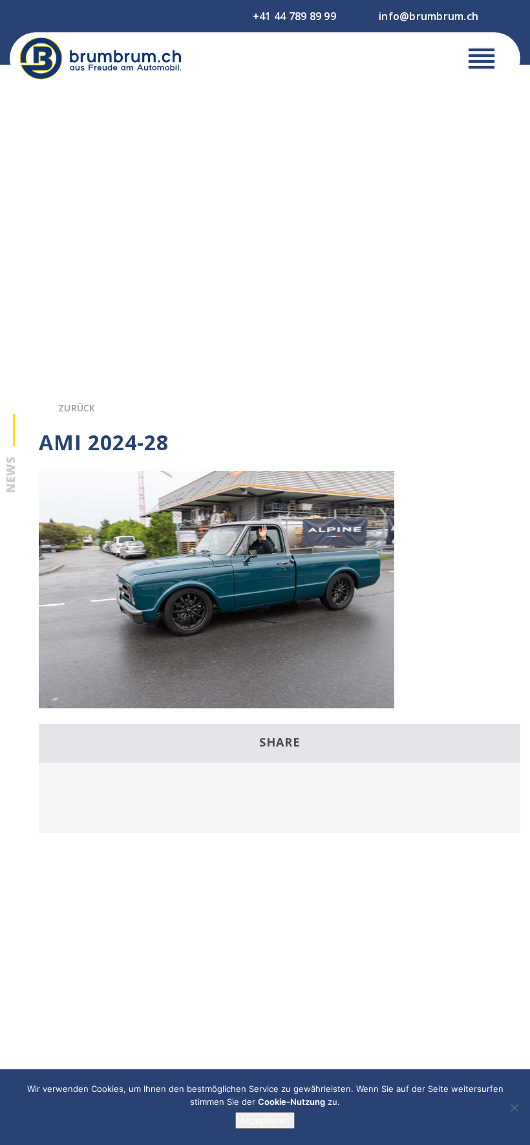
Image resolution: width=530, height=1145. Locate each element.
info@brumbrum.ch (428, 16)
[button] (481, 61)
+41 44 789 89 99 (294, 16)
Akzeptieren (265, 1120)
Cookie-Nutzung (291, 1101)
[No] (513, 1107)
